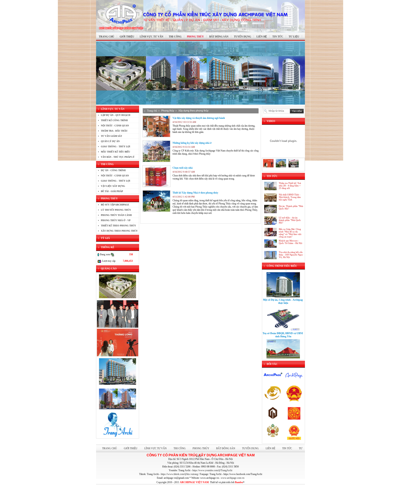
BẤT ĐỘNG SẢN (218, 36)
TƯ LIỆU (294, 36)
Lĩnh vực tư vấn (155, 448)
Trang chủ (152, 110)
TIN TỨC (277, 36)
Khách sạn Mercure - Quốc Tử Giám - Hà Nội (290, 241)
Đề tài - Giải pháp (112, 191)
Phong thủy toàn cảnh (116, 215)
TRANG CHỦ (106, 36)
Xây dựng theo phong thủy (119, 231)
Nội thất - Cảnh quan (115, 125)
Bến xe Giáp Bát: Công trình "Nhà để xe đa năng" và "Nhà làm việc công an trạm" (290, 233)
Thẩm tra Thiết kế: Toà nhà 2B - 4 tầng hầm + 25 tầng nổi (290, 185)
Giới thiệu (130, 448)
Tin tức (287, 448)
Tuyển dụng (250, 448)
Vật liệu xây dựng (113, 186)
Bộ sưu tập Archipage (115, 204)
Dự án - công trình (113, 170)
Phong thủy (167, 110)
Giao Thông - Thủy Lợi (115, 146)
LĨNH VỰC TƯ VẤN (151, 36)
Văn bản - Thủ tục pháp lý (118, 157)
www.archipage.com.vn (232, 477)
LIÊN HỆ (261, 36)
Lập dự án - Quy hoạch (115, 115)
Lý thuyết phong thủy (116, 210)
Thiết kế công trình (114, 120)
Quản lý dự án (110, 141)
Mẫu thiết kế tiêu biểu (115, 151)
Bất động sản (225, 448)
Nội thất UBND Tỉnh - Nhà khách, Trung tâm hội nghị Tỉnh (290, 197)
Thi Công (180, 448)
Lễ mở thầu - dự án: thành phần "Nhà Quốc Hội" (290, 220)
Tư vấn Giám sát (111, 136)
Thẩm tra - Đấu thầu (114, 131)
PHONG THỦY (195, 36)
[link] (212, 470)
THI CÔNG (175, 36)
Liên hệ (270, 448)
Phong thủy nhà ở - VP (116, 220)
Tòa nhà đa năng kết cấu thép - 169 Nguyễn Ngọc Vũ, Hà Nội (291, 254)
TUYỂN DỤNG (242, 36)
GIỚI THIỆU (127, 36)
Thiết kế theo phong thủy (118, 225)
